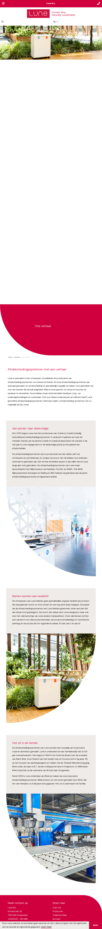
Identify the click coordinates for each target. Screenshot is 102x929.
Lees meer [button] (46, 927)
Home (10, 357)
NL (54, 22)
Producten (57, 911)
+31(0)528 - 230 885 (18, 919)
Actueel (56, 919)
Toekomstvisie (59, 915)
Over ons (17, 357)
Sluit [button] (95, 925)
